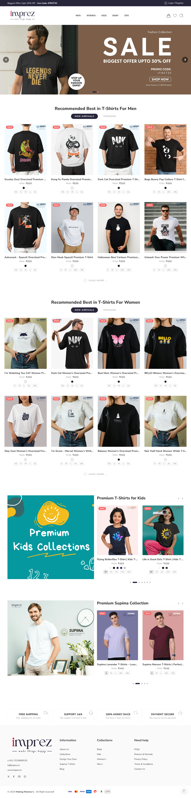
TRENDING (109, 116)
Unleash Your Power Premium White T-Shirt (165, 257)
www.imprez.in (14, 769)
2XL (169, 192)
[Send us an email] (19, 776)
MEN (78, 15)
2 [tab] (135, 585)
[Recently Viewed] (184, 791)
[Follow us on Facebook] (14, 776)
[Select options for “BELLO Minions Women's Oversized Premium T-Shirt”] (159, 365)
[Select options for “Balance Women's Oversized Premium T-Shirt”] (112, 443)
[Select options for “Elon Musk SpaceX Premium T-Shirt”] (66, 250)
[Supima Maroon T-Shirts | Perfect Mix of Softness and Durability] (163, 635)
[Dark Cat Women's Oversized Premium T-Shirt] (72, 343)
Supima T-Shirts (67, 764)
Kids (99, 754)
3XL (175, 192)
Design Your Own (68, 759)
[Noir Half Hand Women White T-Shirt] (165, 421)
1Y (111, 572)
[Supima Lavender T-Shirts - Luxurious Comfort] (117, 635)
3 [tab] (139, 585)
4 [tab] (142, 585)
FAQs (137, 749)
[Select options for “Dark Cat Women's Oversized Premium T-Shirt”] (66, 365)
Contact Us (139, 768)
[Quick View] (31, 172)
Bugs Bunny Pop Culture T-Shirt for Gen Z (165, 179)
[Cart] (169, 16)
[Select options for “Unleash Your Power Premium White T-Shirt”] (159, 250)
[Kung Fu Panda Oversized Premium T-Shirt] (72, 149)
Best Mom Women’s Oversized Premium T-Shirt (119, 373)
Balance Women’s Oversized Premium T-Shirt (119, 451)
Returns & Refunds (143, 754)
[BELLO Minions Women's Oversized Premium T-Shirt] (165, 343)
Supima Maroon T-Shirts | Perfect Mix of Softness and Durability (163, 664)
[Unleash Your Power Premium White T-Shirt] (165, 227)
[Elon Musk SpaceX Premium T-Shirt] (72, 227)
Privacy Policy (140, 759)
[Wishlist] (25, 172)
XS (16, 192)
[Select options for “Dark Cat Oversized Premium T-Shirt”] (112, 172)
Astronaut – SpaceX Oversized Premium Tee (25, 257)
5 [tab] (144, 585)
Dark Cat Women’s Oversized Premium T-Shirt (72, 373)
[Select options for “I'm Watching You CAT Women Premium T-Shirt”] (19, 365)
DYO (126, 15)
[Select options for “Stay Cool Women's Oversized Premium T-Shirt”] (19, 443)
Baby (99, 749)
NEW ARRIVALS (84, 116)
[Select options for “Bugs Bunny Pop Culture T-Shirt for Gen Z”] (159, 172)
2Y (116, 572)
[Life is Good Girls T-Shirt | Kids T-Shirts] (163, 530)
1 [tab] (130, 585)
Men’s (100, 764)
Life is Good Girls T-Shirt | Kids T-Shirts (163, 559)
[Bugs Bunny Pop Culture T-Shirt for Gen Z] (165, 149)
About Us (64, 749)
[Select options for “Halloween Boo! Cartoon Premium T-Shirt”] (112, 250)
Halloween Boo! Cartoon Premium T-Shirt (119, 257)
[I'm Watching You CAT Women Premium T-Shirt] (25, 343)
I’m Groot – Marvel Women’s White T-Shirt (72, 451)
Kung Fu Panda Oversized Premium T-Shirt (72, 179)
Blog (62, 768)
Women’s (101, 759)
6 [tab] (147, 585)
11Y (122, 572)
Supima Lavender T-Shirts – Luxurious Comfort (117, 664)
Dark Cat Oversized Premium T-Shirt (119, 179)
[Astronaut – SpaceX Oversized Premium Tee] (25, 227)
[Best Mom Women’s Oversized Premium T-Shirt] (119, 343)
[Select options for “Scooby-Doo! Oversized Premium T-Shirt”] (19, 172)
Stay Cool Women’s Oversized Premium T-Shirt (25, 451)
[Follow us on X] (8, 776)
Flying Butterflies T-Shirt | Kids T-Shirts (117, 559)
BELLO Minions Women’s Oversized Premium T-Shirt (165, 373)
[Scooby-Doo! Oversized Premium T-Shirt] (25, 149)
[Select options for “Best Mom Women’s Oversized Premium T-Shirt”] (112, 365)
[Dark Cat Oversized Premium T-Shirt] (119, 149)
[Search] (181, 16)
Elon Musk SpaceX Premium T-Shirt (72, 257)
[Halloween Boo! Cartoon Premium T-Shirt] (119, 227)
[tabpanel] (117, 541)
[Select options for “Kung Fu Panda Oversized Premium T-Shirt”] (66, 172)
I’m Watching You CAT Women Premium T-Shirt (25, 373)
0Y (106, 572)
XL (35, 192)
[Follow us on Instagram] (25, 776)
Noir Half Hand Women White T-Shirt (165, 451)
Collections (65, 754)
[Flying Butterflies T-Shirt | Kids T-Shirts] (117, 530)
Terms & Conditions (143, 764)
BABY (115, 15)
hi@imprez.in (13, 765)
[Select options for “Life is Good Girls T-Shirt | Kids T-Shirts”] (157, 552)
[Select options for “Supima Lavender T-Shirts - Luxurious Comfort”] (111, 657)
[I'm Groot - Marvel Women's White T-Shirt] (72, 421)
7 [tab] (150, 585)
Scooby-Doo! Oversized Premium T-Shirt (25, 179)
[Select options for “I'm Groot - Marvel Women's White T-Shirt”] (66, 443)
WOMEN (91, 15)
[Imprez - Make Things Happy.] (22, 15)
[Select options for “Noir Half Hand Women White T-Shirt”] (159, 443)
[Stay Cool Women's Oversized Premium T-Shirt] (25, 421)
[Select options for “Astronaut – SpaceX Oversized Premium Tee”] (19, 250)
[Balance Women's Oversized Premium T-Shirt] (119, 421)
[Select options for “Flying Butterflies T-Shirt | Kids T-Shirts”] (111, 552)
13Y (128, 572)
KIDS (104, 15)
